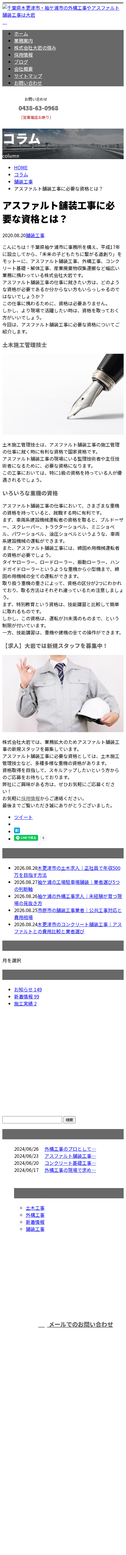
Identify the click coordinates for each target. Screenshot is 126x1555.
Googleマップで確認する (31, 1479)
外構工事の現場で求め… (70, 1169)
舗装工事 (23, 181)
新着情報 (26, 996)
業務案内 (23, 40)
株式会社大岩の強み (35, 47)
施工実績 (25, 1003)
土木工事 (35, 1207)
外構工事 (35, 1214)
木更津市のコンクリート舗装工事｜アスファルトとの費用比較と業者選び (68, 928)
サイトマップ (28, 75)
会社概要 (23, 68)
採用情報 (23, 54)
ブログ (21, 61)
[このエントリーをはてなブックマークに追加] (17, 831)
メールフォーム (22, 123)
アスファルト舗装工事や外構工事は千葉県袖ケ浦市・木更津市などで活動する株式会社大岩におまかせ (63, 1440)
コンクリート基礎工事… (70, 1162)
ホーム (21, 33)
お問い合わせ (28, 82)
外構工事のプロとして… (70, 1148)
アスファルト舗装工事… (70, 1155)
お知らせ (28, 989)
